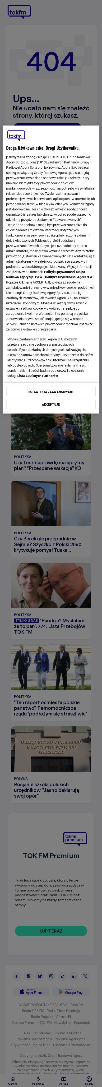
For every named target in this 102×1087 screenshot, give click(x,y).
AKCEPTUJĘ (51, 404)
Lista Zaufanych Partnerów (37, 376)
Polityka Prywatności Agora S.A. (69, 277)
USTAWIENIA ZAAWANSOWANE (51, 392)
